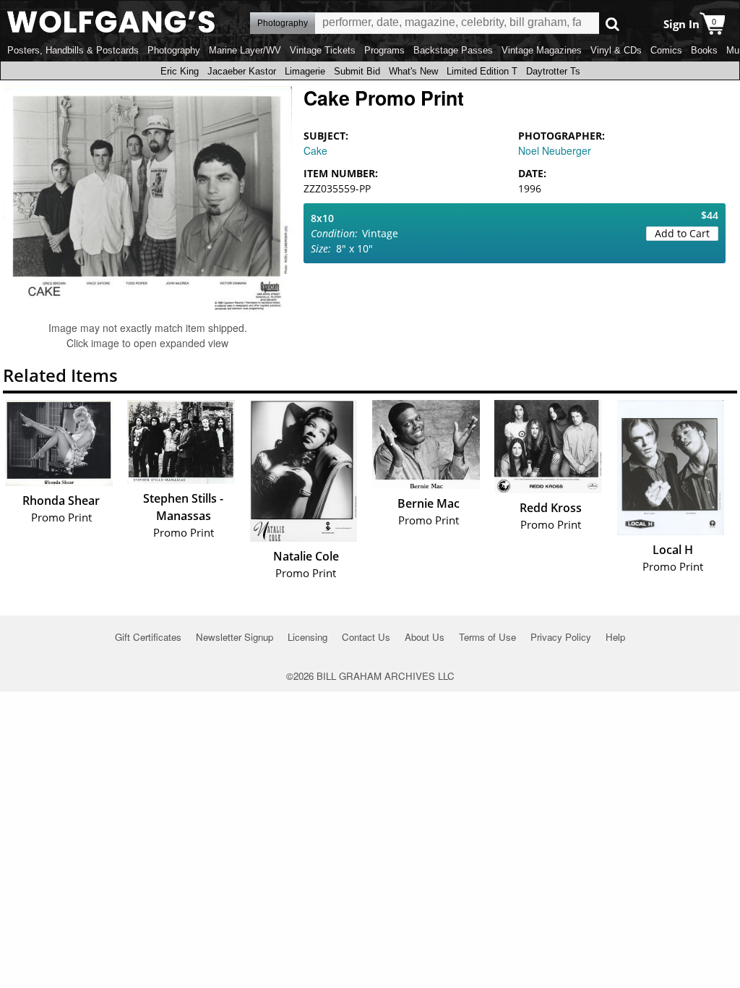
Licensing (307, 637)
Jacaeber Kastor (241, 71)
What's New (413, 71)
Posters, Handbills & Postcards (73, 50)
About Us (424, 637)
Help (615, 637)
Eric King (179, 71)
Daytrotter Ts (553, 71)
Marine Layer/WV (245, 50)
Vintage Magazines (542, 50)
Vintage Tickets (323, 50)
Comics (666, 50)
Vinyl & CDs (616, 50)
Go (612, 23)
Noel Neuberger (554, 150)
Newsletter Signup (234, 637)
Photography (173, 50)
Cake (315, 150)
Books (704, 50)
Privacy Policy (560, 637)
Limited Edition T (482, 71)
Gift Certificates (148, 637)
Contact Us (366, 637)
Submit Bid (357, 71)
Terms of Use (487, 637)
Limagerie (305, 71)
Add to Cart (682, 233)
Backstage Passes (453, 50)
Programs (384, 50)
